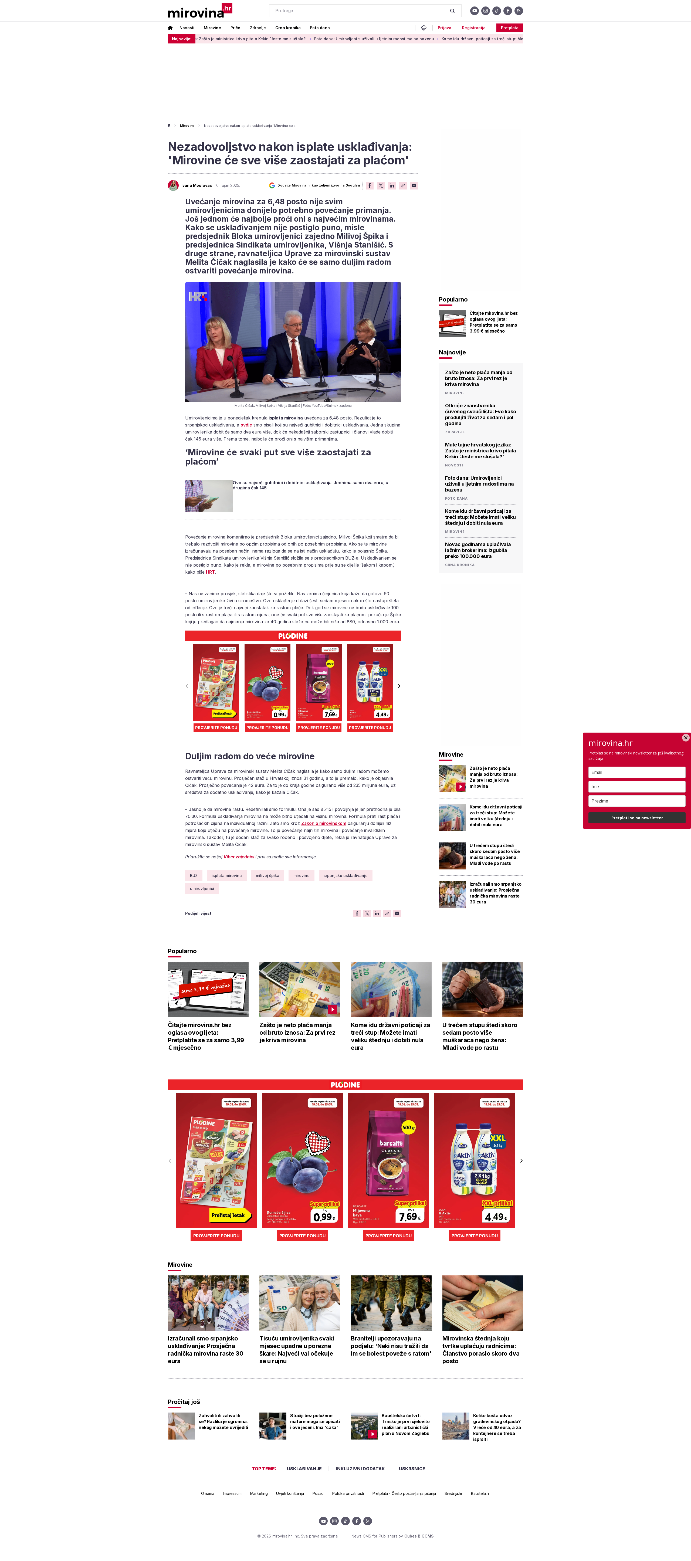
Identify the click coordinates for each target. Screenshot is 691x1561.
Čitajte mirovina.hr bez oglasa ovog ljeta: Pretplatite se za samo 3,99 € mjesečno (494, 322)
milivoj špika (267, 875)
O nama (207, 1493)
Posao (318, 1493)
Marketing (259, 1493)
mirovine (301, 875)
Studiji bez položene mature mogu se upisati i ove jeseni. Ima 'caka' (315, 1421)
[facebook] (507, 10)
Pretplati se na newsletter (637, 817)
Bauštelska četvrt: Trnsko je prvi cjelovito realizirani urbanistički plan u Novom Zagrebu (406, 1424)
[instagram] (485, 10)
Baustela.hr (480, 1493)
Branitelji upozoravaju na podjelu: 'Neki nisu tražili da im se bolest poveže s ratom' (391, 1346)
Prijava (444, 28)
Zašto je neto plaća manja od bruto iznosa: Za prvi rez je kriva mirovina (479, 378)
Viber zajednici (239, 856)
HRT (210, 572)
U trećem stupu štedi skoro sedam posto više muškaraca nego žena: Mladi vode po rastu (495, 854)
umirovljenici (202, 888)
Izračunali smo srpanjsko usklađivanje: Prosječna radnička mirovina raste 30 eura (495, 893)
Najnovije (452, 352)
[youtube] (474, 10)
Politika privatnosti (348, 1493)
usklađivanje (304, 1468)
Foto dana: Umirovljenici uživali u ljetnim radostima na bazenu (309, 38)
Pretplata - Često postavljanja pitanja (404, 1493)
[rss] (518, 10)
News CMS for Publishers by (392, 1536)
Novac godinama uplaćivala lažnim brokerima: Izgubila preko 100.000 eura (478, 550)
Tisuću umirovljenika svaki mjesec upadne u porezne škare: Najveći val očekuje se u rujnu (296, 1349)
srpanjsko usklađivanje (346, 875)
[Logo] (200, 11)
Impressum (232, 1493)
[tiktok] (496, 10)
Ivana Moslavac (196, 185)
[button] (399, 686)
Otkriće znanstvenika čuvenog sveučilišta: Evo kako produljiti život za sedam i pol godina (480, 414)
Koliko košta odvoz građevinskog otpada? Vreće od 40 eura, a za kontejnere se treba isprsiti (497, 1427)
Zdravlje (258, 27)
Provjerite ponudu (216, 727)
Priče (236, 27)
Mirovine (212, 27)
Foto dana (320, 27)
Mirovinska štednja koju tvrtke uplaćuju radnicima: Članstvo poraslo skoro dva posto (480, 1349)
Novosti (186, 27)
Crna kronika (288, 27)
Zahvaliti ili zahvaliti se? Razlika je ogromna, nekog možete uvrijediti (223, 1421)
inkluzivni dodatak (360, 1468)
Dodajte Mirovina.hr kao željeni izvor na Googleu (318, 185)
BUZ (194, 875)
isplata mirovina (227, 875)
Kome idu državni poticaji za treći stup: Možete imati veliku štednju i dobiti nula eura (458, 38)
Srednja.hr (453, 1493)
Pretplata (510, 27)
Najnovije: (181, 38)
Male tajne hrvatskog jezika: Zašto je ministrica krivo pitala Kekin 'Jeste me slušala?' (480, 450)
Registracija (474, 28)
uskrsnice (412, 1468)
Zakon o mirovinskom (323, 823)
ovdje (246, 425)
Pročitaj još (184, 1401)
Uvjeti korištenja (290, 1493)
